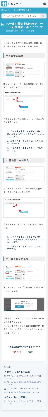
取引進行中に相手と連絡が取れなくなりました (24, 392)
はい (32, 351)
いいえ (18, 351)
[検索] (43, 16)
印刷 (9, 367)
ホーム (4, 10)
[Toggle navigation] (44, 4)
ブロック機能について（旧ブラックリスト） (23, 388)
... (11, 10)
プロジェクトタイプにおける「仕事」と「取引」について (25, 377)
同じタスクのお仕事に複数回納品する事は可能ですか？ (25, 383)
